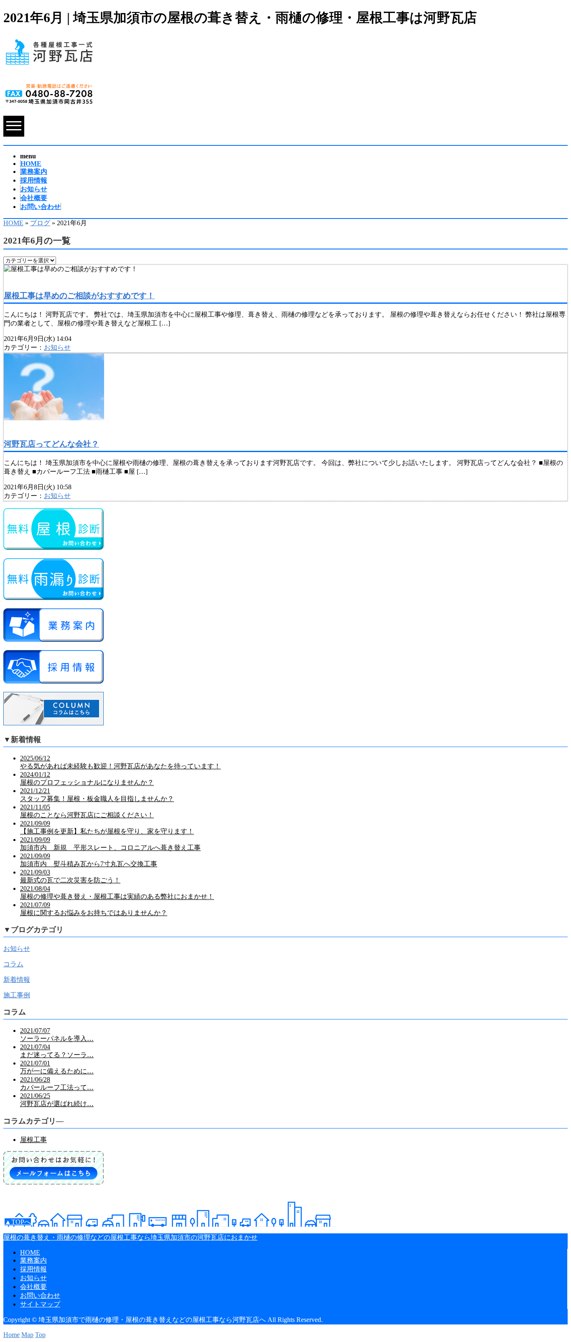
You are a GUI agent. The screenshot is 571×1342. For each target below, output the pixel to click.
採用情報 (33, 180)
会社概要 (33, 197)
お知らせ (33, 189)
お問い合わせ (40, 206)
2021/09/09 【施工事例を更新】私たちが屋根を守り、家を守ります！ (107, 827)
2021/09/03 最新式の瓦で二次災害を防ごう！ (70, 876)
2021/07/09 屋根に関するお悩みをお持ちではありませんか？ (93, 908)
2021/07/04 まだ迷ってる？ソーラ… (57, 1050)
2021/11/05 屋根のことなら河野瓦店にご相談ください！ (87, 810)
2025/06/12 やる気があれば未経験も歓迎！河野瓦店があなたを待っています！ (120, 762)
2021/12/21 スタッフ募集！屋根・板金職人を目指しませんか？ (97, 794)
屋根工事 (33, 1139)
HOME (30, 163)
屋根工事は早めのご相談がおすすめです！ (79, 295)
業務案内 (33, 171)
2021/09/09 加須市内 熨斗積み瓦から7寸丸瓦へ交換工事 (88, 859)
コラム (13, 964)
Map (27, 1334)
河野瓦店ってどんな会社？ (51, 444)
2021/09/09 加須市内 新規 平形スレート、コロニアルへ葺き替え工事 (110, 843)
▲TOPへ (18, 1221)
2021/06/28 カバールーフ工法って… (57, 1083)
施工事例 (16, 995)
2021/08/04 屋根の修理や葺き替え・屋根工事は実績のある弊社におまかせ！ (117, 892)
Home (11, 1334)
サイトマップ (40, 1304)
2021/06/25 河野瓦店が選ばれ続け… (57, 1099)
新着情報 (16, 979)
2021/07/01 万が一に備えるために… (57, 1067)
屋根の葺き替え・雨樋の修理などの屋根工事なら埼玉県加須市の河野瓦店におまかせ (130, 1237)
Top (40, 1334)
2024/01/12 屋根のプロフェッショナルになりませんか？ (87, 778)
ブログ (40, 222)
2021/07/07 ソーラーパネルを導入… (57, 1034)
